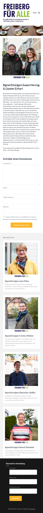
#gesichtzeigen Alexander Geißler (20, 392)
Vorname (12, 468)
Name (5, 187)
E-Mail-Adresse (8, 197)
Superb (32, 509)
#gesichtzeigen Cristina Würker (19, 336)
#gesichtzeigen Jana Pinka (17, 281)
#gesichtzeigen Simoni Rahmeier (19, 447)
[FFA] (16, 12)
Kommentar (7, 163)
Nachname (12, 477)
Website (6, 207)
